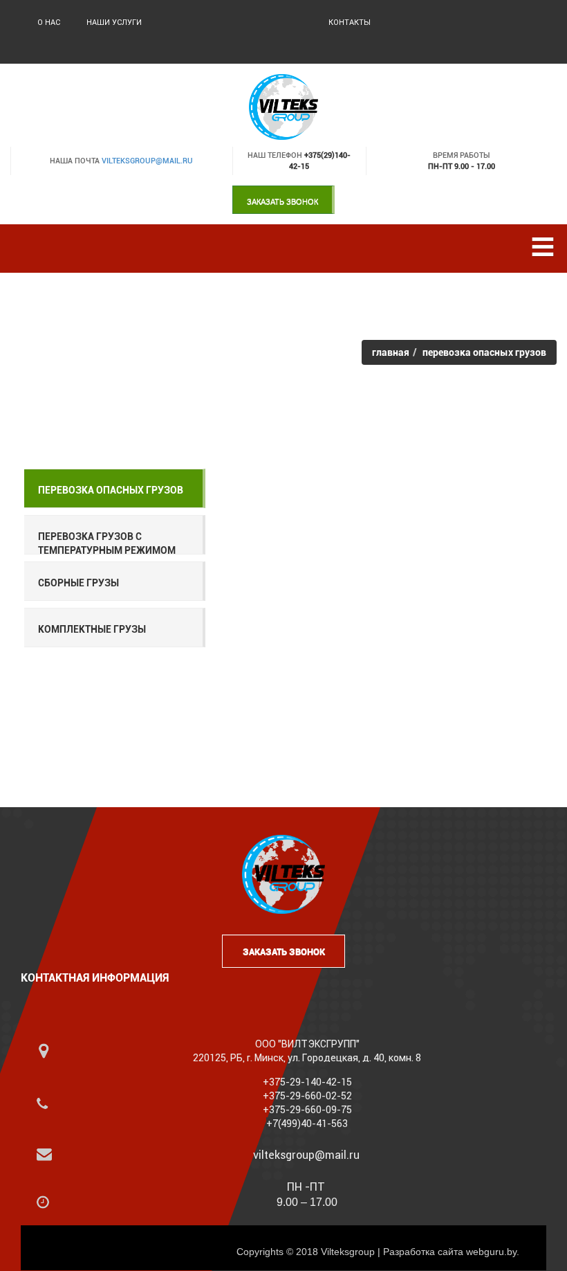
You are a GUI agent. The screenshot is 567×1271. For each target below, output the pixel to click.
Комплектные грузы (92, 629)
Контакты (349, 22)
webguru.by (491, 1251)
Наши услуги (114, 22)
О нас (48, 22)
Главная (390, 352)
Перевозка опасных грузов (110, 490)
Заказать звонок (282, 201)
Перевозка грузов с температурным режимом (107, 543)
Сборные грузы (78, 582)
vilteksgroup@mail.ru (147, 160)
